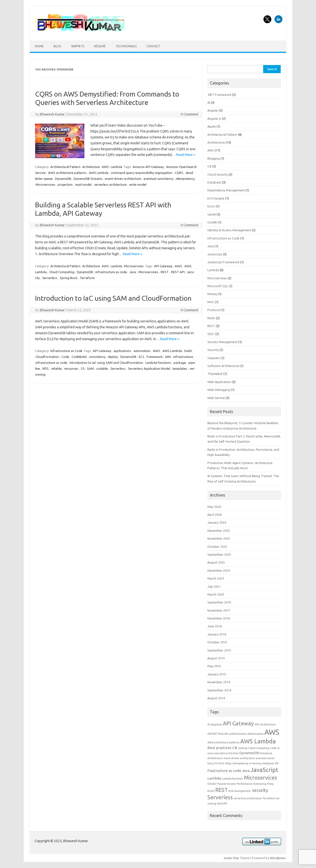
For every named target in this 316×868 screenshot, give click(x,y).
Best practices (219, 748)
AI (208, 102)
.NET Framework (219, 94)
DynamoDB (63, 178)
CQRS (179, 172)
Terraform (87, 278)
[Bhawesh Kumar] (80, 32)
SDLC (211, 333)
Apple (211, 126)
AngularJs (214, 118)
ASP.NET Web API (217, 733)
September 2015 (219, 650)
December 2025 (218, 530)
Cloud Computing (61, 272)
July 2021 (213, 586)
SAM (90, 368)
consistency (97, 356)
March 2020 (215, 594)
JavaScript (214, 254)
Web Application (219, 382)
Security (213, 349)
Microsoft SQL (217, 286)
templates (180, 368)
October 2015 (217, 642)
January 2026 (216, 522)
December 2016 (218, 618)
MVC (210, 302)
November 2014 (218, 682)
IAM (168, 356)
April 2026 (214, 514)
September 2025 (219, 554)
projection (65, 184)
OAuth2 (212, 783)
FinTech (219, 763)
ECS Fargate (215, 198)
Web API (222, 803)
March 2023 (215, 578)
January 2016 (216, 634)
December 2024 (218, 570)
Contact (153, 46)
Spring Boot (68, 278)
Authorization (255, 733)
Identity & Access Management (229, 230)
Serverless (49, 278)
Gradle (212, 222)
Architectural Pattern (65, 166)
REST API (178, 272)
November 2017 (218, 610)
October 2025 (217, 546)
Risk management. (239, 790)
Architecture (91, 166)
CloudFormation (47, 356)
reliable (56, 368)
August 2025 (216, 562)
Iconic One (231, 858)
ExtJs (211, 206)
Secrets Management (222, 342)
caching (242, 748)
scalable (102, 368)
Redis (211, 318)
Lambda (116, 166)
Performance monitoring (251, 783)
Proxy (270, 783)
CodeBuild (79, 356)
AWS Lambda (98, 172)
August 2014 (216, 698)
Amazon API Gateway (148, 166)
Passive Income (226, 783)
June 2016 (214, 626)
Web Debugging (218, 389)
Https (228, 763)
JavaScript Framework (223, 262)
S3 (82, 368)
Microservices (45, 184)
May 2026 (214, 506)
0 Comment (189, 114)
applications (122, 350)
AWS (105, 166)
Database (214, 182)
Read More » (185, 155)
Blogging (213, 158)
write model (137, 184)
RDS (45, 368)
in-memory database (261, 763)
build (188, 350)
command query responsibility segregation (141, 172)
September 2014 (219, 690)
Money (212, 294)
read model (83, 184)
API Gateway (163, 266)
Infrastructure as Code (66, 350)
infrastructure (183, 356)
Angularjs (216, 724)
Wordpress (278, 858)
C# (209, 166)
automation (142, 350)
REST (165, 272)
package (180, 362)
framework (155, 356)
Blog (57, 46)
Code (65, 356)
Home (39, 46)
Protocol (213, 310)
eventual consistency (158, 178)
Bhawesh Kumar (52, 114)
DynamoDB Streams (88, 178)
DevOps (233, 753)
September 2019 (219, 602)
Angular (212, 110)
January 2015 (216, 674)
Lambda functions (158, 362)
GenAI (211, 214)
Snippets (77, 46)
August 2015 (216, 658)
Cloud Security (217, 174)
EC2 (141, 356)
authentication (238, 733)
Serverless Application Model (149, 368)
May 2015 (214, 666)
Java (132, 272)
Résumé (100, 46)
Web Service (216, 398)
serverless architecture (110, 184)
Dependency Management (226, 190)
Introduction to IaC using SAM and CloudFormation (113, 298)
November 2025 (218, 538)
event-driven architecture (123, 178)
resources (71, 368)
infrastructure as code (111, 272)
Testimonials (126, 46)
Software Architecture (223, 365)
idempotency (185, 178)
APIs (257, 724)
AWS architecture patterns (67, 172)
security (260, 790)
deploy (113, 356)
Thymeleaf (215, 373)
